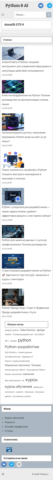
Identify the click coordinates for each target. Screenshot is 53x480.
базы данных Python (36, 370)
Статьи (9, 430)
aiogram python (12, 330)
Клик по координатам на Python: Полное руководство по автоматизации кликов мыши (26, 100)
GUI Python (39, 334)
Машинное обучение (17, 365)
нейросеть (38, 387)
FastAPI (8, 334)
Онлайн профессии (16, 426)
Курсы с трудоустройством (17, 361)
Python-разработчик (22, 347)
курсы (32, 379)
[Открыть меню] (3, 14)
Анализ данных (25, 352)
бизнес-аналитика (13, 374)
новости (19, 392)
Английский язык (13, 356)
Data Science (27, 330)
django (41, 330)
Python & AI (16, 5)
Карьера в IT (27, 356)
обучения (39, 392)
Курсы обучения (14, 417)
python (24, 340)
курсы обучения (18, 386)
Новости (10, 422)
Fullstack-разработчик (23, 334)
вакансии (28, 374)
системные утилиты (22, 396)
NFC (7, 341)
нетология (9, 392)
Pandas (13, 341)
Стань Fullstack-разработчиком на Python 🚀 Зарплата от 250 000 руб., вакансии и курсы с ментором (26, 275)
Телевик (36, 365)
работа (8, 396)
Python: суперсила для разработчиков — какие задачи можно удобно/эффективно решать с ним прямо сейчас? (26, 211)
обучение (29, 392)
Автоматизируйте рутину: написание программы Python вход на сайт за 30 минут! (24, 137)
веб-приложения (13, 380)
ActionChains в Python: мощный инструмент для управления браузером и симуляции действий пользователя (26, 66)
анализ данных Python (15, 370)
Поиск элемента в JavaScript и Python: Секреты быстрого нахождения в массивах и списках (24, 174)
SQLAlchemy (11, 352)
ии (23, 380)
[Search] (49, 14)
